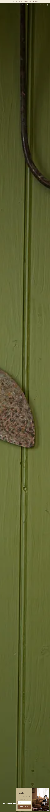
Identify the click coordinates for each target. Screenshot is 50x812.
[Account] (44, 5)
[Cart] (47, 5)
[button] (6, 5)
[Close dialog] (47, 789)
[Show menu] (3, 5)
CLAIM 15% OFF (24, 807)
